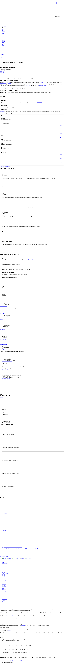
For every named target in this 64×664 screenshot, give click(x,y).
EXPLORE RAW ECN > (5, 369)
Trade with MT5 (2, 329)
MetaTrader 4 (3, 575)
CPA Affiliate (3, 600)
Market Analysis (4, 580)
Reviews (3, 592)
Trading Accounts (4, 565)
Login (2, 35)
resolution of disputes (29, 615)
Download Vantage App (3, 349)
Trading (3, 562)
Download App (4, 26)
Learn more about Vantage (3, 306)
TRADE (61, 125)
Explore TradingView (3, 339)
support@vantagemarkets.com (4, 556)
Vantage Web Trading (5, 573)
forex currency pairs (43, 82)
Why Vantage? (4, 589)
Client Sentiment (4, 584)
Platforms (3, 569)
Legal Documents (4, 660)
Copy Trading (4, 577)
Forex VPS (3, 585)
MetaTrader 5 (3, 574)
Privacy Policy (16, 660)
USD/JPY (9, 83)
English (3, 25)
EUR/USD (1, 83)
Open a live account (8, 88)
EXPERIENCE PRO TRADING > (7, 378)
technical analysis (39, 102)
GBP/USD (4, 83)
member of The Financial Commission (8, 615)
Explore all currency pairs (5, 166)
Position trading (2, 111)
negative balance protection (42, 85)
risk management (28, 85)
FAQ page (9, 630)
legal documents (23, 625)
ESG (2, 590)
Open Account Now (31, 259)
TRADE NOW (2, 71)
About (3, 588)
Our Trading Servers (4, 591)
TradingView (3, 576)
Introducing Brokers (4, 599)
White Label (3, 601)
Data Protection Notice (10, 660)
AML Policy (21, 660)
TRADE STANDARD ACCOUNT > (7, 361)
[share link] (3, 40)
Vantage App (3, 572)
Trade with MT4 (2, 319)
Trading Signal (4, 586)
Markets (3, 564)
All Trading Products (4, 563)
